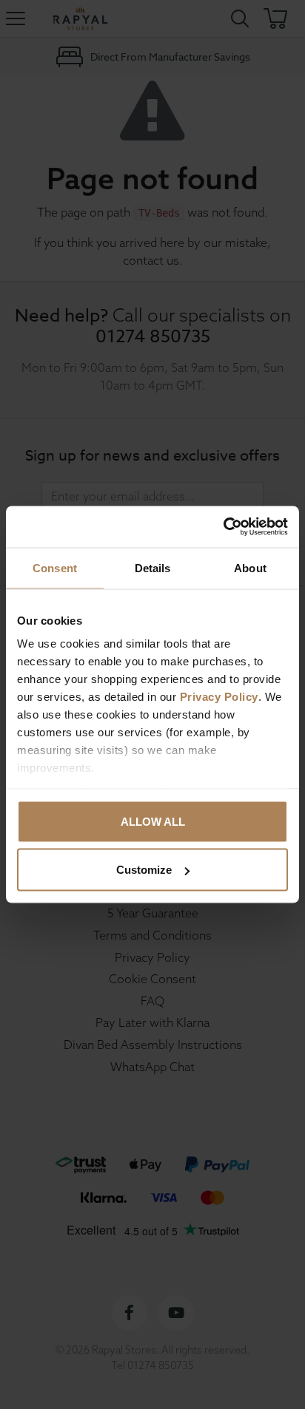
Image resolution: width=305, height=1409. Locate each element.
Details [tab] (153, 567)
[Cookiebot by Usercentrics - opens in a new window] (223, 527)
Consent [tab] (55, 567)
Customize (144, 869)
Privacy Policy (219, 696)
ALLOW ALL (153, 821)
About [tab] (250, 567)
